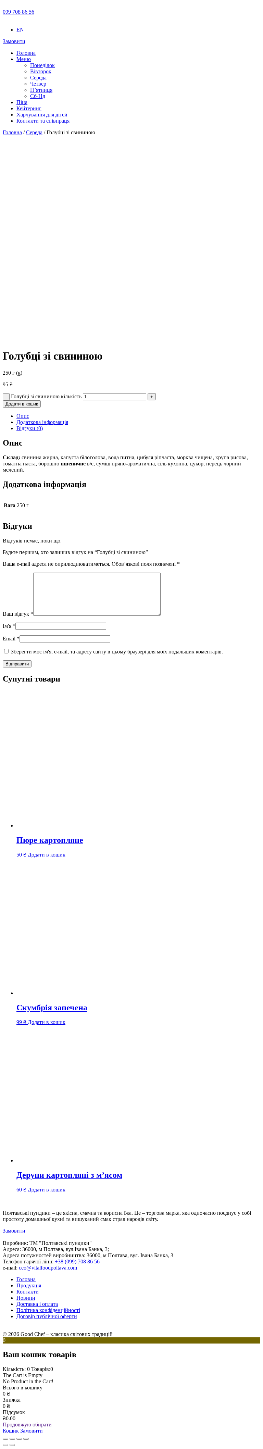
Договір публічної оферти (46, 1316)
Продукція (28, 1285)
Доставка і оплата (37, 1304)
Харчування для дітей (41, 114)
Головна (26, 53)
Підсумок (14, 1412)
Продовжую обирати (27, 1424)
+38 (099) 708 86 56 (77, 1261)
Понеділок (42, 65)
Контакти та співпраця (43, 121)
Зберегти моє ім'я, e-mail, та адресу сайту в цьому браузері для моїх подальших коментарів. (117, 651)
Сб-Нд (37, 96)
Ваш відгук (18, 614)
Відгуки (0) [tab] (29, 428)
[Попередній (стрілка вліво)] (5, 1445)
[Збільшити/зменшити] (5, 1439)
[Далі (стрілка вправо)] (12, 1445)
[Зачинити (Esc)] (26, 1439)
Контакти (27, 1292)
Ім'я (9, 626)
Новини (25, 1298)
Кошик (11, 1431)
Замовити (14, 41)
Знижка (12, 1400)
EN (20, 30)
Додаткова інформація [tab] (42, 422)
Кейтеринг (28, 108)
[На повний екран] (12, 1439)
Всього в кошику (22, 1387)
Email (11, 638)
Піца (21, 102)
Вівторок (40, 71)
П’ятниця (41, 90)
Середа (38, 77)
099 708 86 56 (18, 12)
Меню (23, 59)
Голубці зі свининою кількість (46, 396)
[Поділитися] (19, 1439)
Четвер (38, 84)
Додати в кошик (21, 404)
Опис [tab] (22, 416)
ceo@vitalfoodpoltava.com (48, 1268)
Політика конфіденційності (48, 1310)
